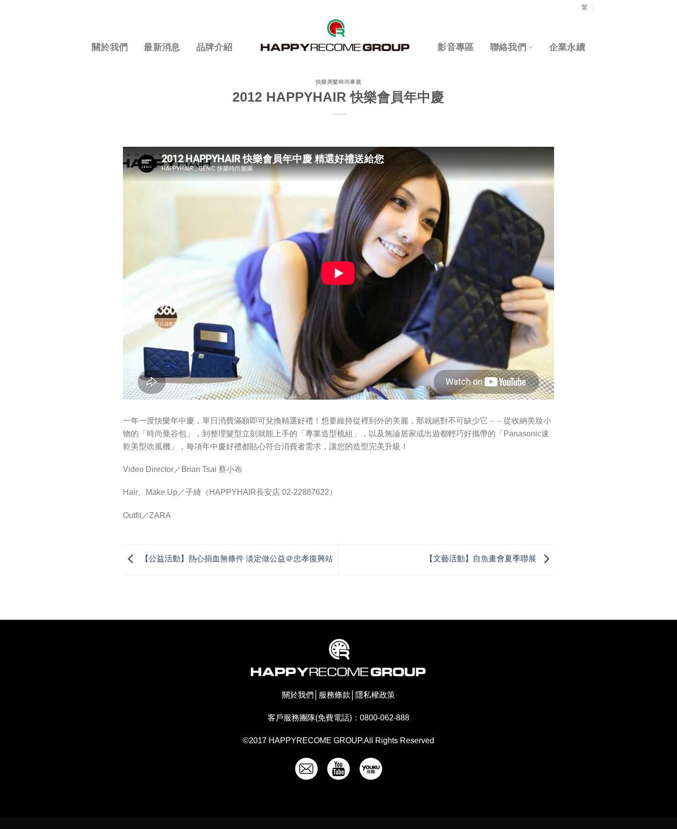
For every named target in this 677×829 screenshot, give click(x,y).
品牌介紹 (214, 47)
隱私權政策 (375, 695)
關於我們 (110, 47)
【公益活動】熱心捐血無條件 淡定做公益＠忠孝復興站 (236, 559)
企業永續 (567, 47)
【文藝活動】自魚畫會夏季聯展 (481, 559)
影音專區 (456, 47)
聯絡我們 (508, 47)
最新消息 (162, 47)
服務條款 (334, 695)
